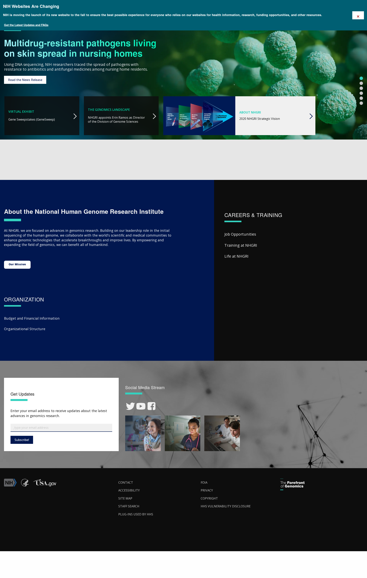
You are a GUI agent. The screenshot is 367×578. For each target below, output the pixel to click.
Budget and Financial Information (31, 318)
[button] (44, 485)
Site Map (125, 498)
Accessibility (129, 490)
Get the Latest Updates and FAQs (26, 25)
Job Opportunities (240, 234)
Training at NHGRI (240, 245)
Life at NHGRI (236, 256)
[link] (130, 406)
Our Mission (17, 264)
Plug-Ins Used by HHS (135, 514)
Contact (125, 482)
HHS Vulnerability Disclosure (226, 506)
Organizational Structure (24, 329)
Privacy (207, 490)
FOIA (204, 482)
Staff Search (128, 506)
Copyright (209, 498)
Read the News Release (25, 80)
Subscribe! (22, 440)
